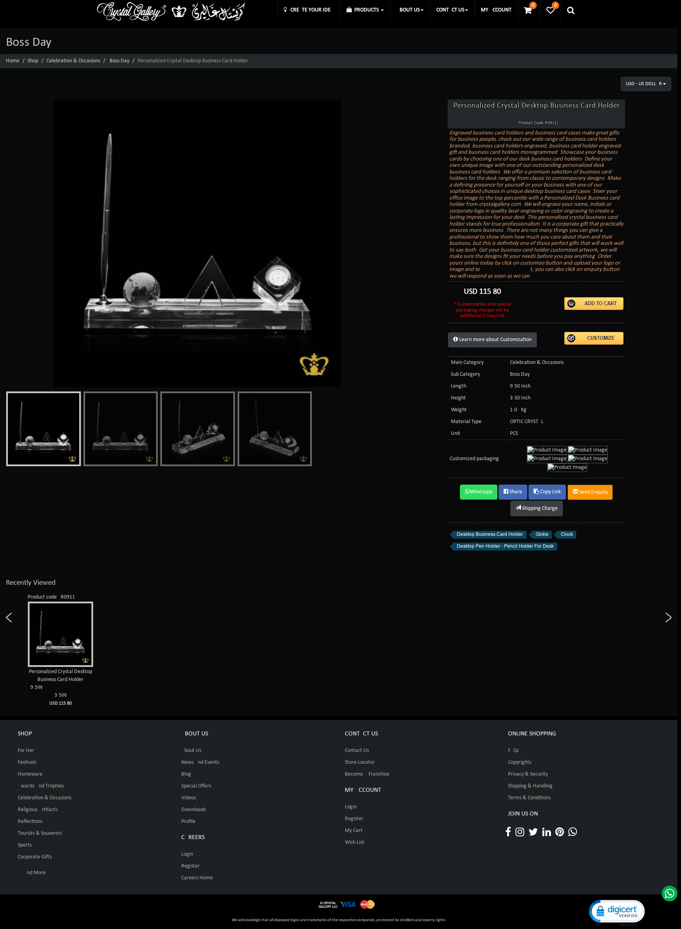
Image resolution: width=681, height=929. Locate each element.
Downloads (193, 810)
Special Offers (196, 786)
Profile (188, 822)
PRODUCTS (366, 10)
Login (187, 854)
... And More (32, 873)
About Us (191, 751)
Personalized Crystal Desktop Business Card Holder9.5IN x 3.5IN (60, 687)
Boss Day (119, 61)
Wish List (354, 842)
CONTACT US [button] (450, 10)
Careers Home (197, 878)
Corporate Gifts (35, 857)
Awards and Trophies (41, 786)
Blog (186, 774)
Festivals (27, 762)
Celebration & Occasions (73, 61)
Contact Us (357, 751)
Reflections (30, 822)
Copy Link (550, 492)
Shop (33, 61)
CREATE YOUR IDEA (310, 10)
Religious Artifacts (38, 810)
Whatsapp (481, 492)
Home (12, 61)
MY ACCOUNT (496, 10)
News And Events (200, 762)
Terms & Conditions (529, 798)
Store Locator (360, 762)
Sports (25, 845)
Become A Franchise (367, 774)
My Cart (354, 831)
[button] (616, 912)
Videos (188, 798)
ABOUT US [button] (408, 10)
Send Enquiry (593, 492)
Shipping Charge (539, 508)
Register (190, 866)
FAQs (513, 751)
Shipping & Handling (530, 786)
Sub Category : (467, 374)
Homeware (30, 774)
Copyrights (519, 762)
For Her (26, 751)
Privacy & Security (528, 774)
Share (515, 492)
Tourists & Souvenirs (40, 833)
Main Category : (468, 363)
